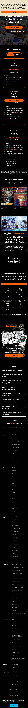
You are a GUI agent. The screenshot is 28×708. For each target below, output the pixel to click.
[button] (14, 695)
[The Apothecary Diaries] (20, 198)
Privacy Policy (16, 701)
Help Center (13, 423)
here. (18, 703)
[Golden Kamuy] (7, 198)
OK (13, 705)
